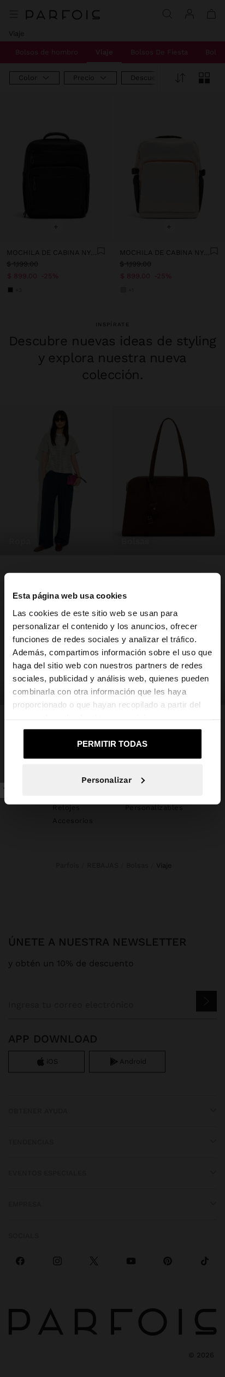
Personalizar (106, 779)
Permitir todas (112, 743)
